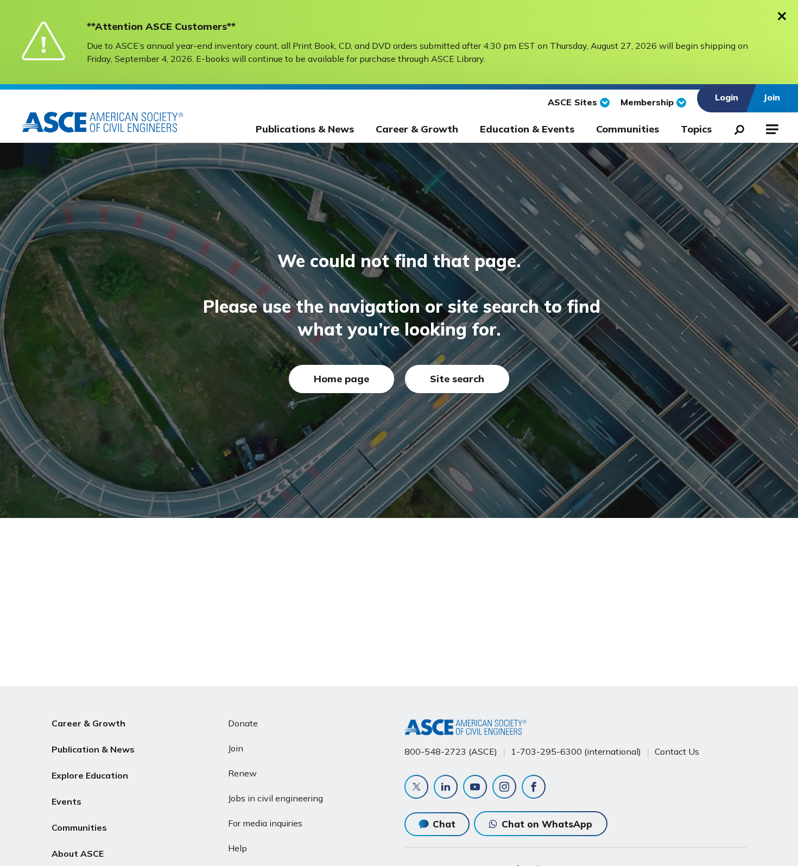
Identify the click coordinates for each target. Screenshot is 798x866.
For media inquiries (265, 823)
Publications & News (305, 129)
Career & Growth (417, 129)
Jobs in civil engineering (275, 798)
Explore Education (90, 775)
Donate (243, 723)
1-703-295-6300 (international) (576, 751)
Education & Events (527, 129)
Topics (696, 129)
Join (235, 748)
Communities (627, 129)
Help (237, 848)
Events (66, 801)
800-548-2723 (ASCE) (450, 751)
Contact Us (677, 751)
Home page (341, 378)
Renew (242, 773)
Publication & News (93, 749)
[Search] (736, 127)
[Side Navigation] (771, 127)
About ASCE (78, 853)
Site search (457, 378)
